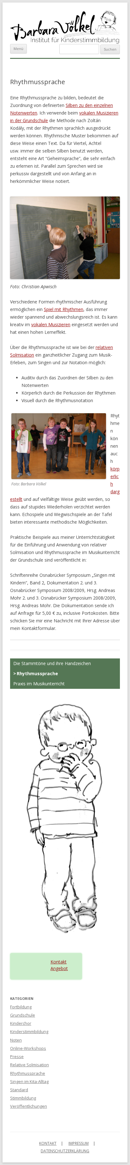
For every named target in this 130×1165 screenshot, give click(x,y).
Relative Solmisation (29, 1065)
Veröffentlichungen (28, 1106)
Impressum (78, 1143)
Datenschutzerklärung (65, 1151)
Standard (19, 1090)
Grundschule (22, 1015)
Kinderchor (20, 1023)
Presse (17, 1056)
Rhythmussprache (37, 673)
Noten (16, 1040)
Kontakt (58, 962)
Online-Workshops (28, 1048)
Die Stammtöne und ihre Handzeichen (52, 663)
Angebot (59, 968)
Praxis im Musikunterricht (39, 684)
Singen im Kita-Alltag (29, 1081)
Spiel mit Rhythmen (63, 309)
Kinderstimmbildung (29, 1031)
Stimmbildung (23, 1098)
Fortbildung (21, 1007)
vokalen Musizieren (50, 324)
